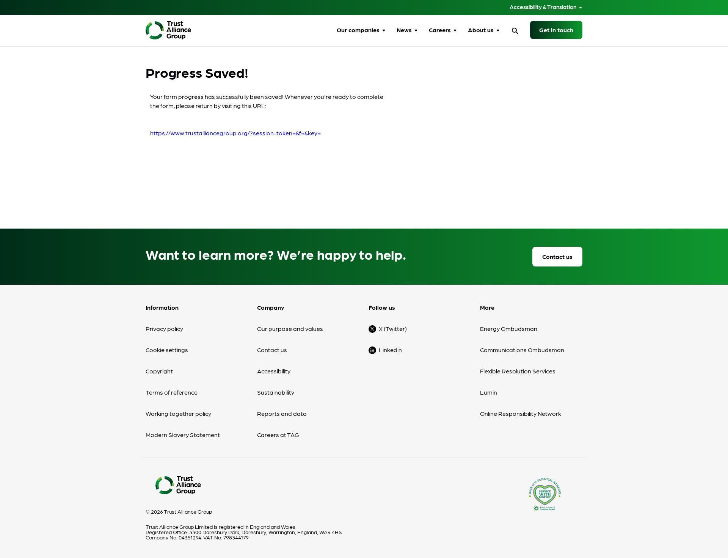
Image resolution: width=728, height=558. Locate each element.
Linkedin (390, 350)
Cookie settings (167, 350)
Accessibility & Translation (543, 7)
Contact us (557, 256)
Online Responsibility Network (520, 413)
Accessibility (273, 371)
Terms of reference (172, 392)
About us (481, 30)
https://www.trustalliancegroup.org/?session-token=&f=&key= (235, 133)
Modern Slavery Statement (183, 435)
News (404, 30)
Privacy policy (164, 328)
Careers (440, 30)
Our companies (358, 30)
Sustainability (275, 392)
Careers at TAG (278, 435)
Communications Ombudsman (522, 350)
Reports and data (282, 413)
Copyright (159, 371)
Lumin (488, 392)
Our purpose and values (290, 328)
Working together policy (178, 413)
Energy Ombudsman (508, 328)
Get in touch (556, 30)
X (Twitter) (393, 328)
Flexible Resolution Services (517, 371)
